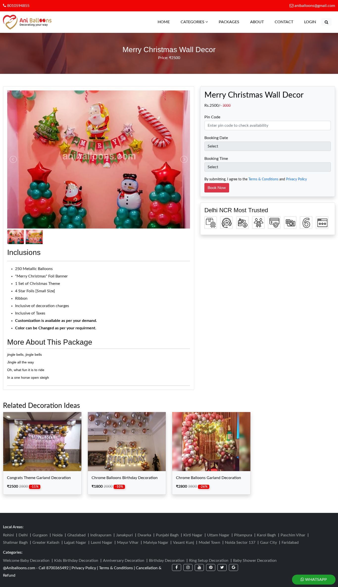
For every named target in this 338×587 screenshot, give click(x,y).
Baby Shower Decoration (255, 561)
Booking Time (216, 159)
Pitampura (243, 535)
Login (310, 22)
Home (166, 22)
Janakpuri (124, 535)
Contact (284, 22)
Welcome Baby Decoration (26, 561)
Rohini (8, 535)
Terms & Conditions (263, 179)
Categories (193, 22)
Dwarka (144, 535)
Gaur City (268, 543)
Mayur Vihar (128, 543)
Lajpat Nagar (75, 543)
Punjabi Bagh (167, 535)
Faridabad (290, 543)
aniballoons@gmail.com (314, 6)
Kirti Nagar (192, 535)
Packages (229, 22)
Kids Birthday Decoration (76, 561)
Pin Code (212, 117)
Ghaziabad (76, 535)
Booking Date (216, 138)
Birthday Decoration (166, 561)
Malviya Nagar (155, 543)
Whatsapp (315, 580)
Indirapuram (100, 535)
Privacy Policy (296, 179)
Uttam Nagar (218, 535)
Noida (57, 535)
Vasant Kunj (183, 543)
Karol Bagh (266, 535)
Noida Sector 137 (240, 543)
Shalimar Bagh (15, 543)
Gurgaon (40, 535)
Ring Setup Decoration (208, 561)
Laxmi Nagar (101, 543)
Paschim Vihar (293, 535)
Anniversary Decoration (123, 561)
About (257, 22)
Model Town (209, 543)
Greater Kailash (45, 543)
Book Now (217, 188)
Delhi (23, 535)
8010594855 (17, 6)
